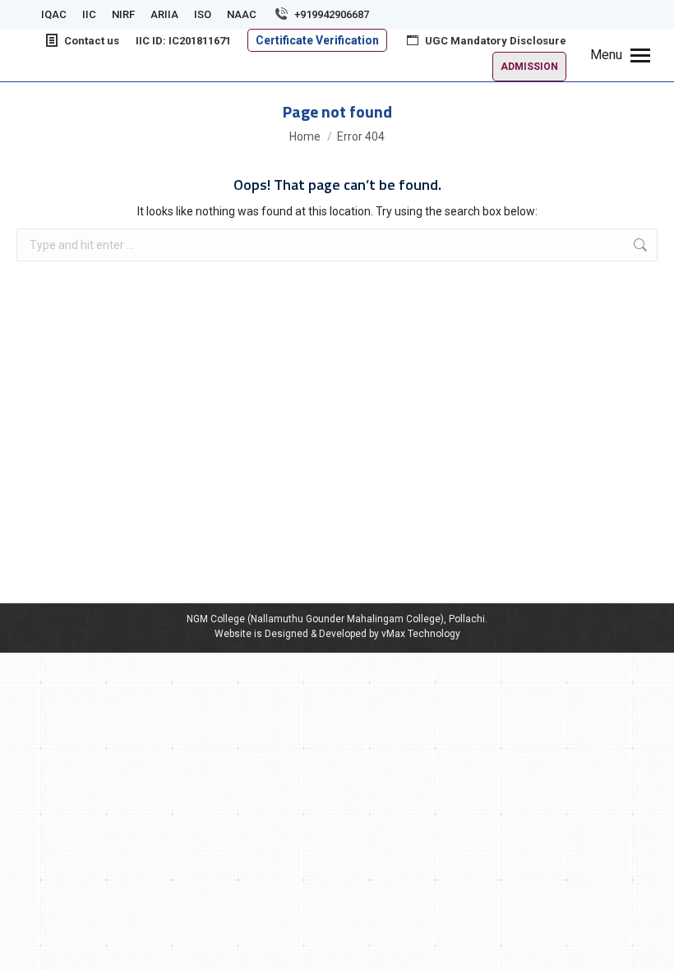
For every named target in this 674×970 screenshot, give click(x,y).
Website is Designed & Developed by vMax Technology (337, 634)
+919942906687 (331, 14)
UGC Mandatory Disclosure (495, 41)
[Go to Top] (649, 945)
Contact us (91, 41)
